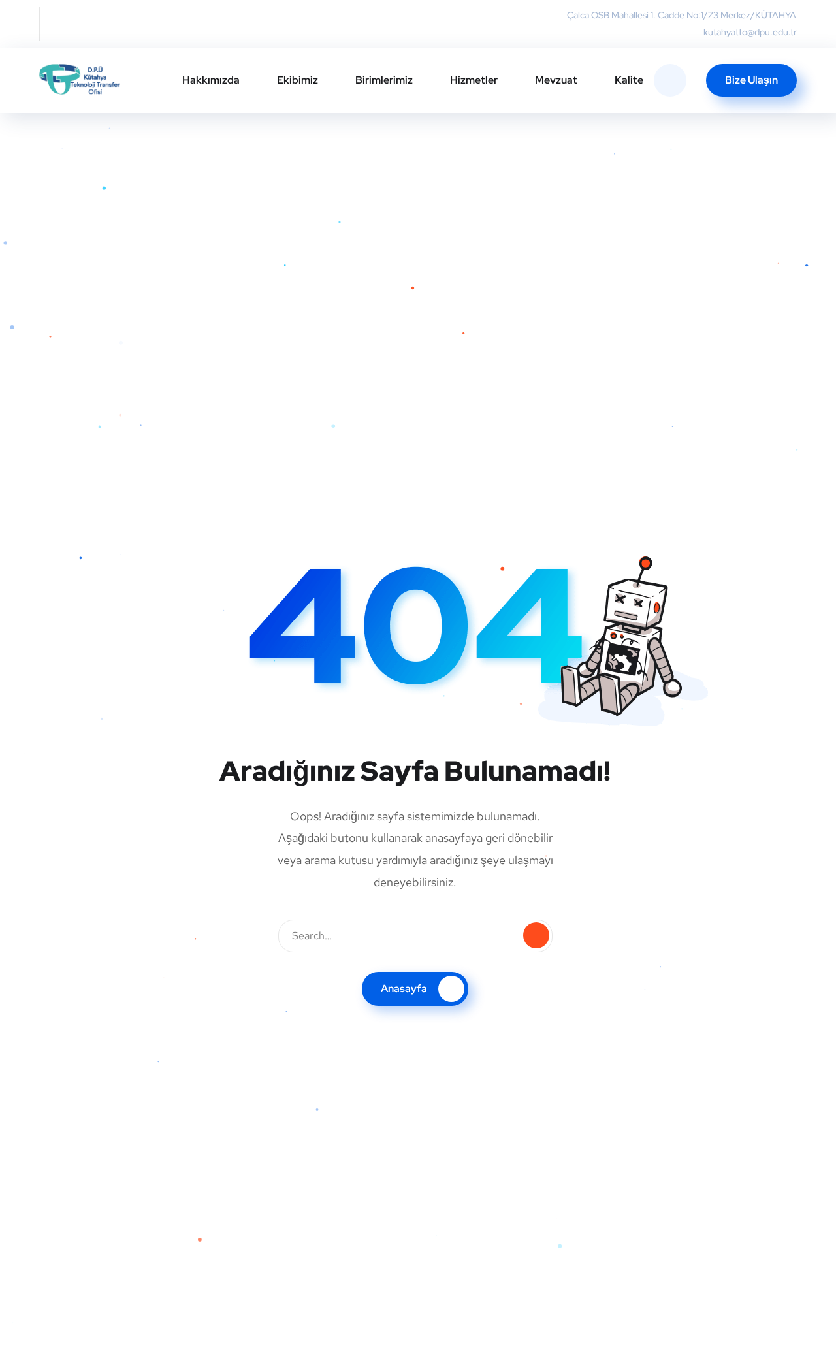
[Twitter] (56, 23)
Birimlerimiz (384, 80)
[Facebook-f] (82, 23)
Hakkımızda (211, 80)
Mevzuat (556, 80)
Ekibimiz (297, 80)
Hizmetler (474, 80)
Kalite (629, 80)
